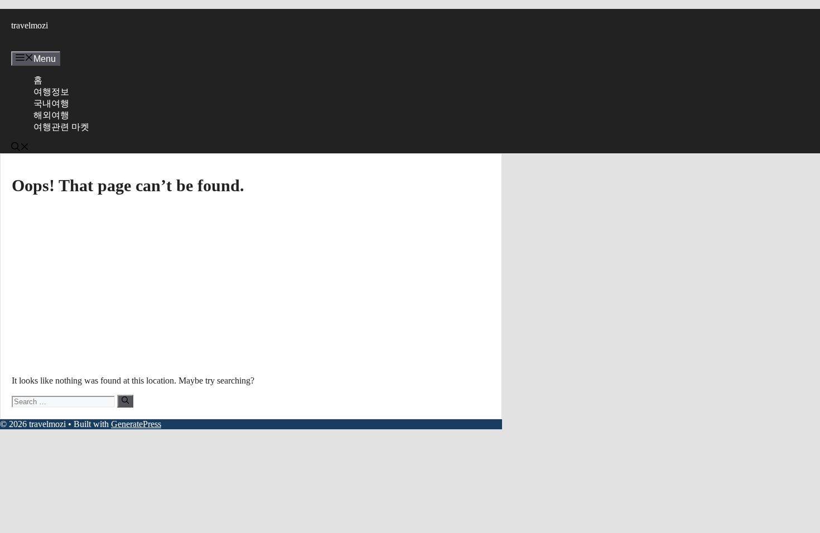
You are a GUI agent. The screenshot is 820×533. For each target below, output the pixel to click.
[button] (20, 148)
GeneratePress (136, 424)
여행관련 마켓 (61, 127)
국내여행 (51, 103)
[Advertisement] (251, 284)
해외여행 (51, 115)
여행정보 (51, 91)
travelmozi (29, 25)
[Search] (125, 401)
